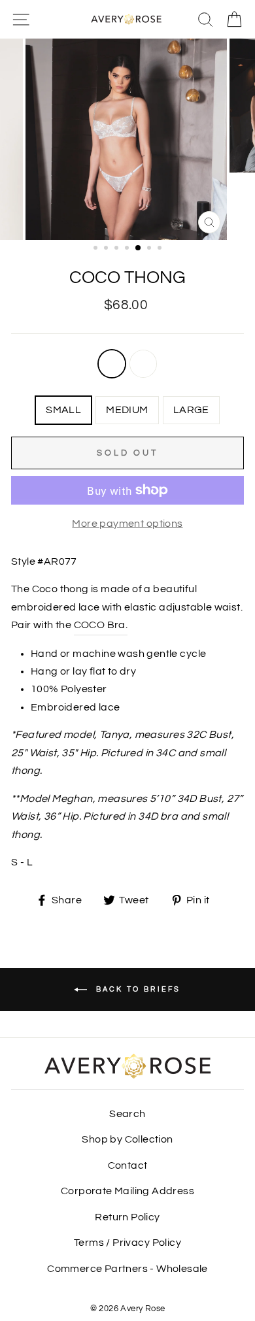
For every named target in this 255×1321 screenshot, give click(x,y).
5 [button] (138, 248)
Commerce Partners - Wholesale (127, 1268)
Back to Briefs (136, 989)
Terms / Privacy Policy (127, 1242)
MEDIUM (127, 410)
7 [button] (161, 249)
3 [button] (117, 249)
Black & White (143, 363)
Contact (128, 1165)
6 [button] (150, 249)
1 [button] (97, 249)
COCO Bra (100, 625)
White (112, 363)
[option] (128, 139)
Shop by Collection (127, 1139)
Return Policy (127, 1217)
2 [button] (107, 249)
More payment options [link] (127, 523)
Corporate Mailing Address (127, 1191)
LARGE (191, 410)
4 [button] (128, 249)
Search (127, 1114)
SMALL (63, 410)
